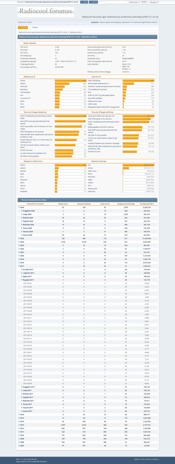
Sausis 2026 (27, 235)
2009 (22, 439)
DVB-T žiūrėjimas (94, 81)
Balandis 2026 (28, 225)
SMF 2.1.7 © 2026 (21, 459)
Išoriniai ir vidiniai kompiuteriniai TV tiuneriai (104, 86)
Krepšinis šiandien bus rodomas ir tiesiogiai (103, 143)
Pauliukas (23, 191)
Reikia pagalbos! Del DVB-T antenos (101, 127)
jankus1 (23, 168)
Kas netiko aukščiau (95, 98)
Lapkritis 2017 (28, 273)
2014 (22, 421)
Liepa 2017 (27, 390)
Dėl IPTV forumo (26, 150)
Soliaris (22, 83)
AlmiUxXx (23, 86)
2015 (22, 418)
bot (89, 165)
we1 (21, 95)
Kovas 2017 (27, 404)
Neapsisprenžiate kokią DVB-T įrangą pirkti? (104, 107)
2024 (22, 242)
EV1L (22, 104)
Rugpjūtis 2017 (29, 387)
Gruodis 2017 (28, 269)
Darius (22, 81)
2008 (22, 442)
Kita (89, 92)
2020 (22, 256)
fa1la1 (22, 189)
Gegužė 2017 (28, 397)
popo (22, 174)
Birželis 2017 (28, 394)
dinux (90, 174)
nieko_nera (92, 171)
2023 (22, 245)
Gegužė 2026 (28, 221)
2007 (22, 446)
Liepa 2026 (27, 214)
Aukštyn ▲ (155, 459)
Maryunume (92, 189)
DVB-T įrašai (92, 104)
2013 (22, 425)
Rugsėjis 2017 (28, 280)
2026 (22, 207)
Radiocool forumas (95, 101)
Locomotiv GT (25, 98)
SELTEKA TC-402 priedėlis (29, 156)
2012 (22, 428)
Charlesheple (25, 92)
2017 (22, 266)
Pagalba (136, 459)
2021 (22, 252)
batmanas (24, 89)
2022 (22, 249)
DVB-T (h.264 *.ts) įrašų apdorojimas (101, 95)
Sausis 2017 (27, 411)
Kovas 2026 (27, 228)
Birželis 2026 (28, 218)
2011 (22, 432)
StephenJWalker (128, 58)
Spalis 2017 (27, 276)
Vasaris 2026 (28, 232)
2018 (22, 263)
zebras (22, 186)
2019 (22, 259)
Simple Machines (32, 459)
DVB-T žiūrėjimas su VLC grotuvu (32, 132)
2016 (22, 415)
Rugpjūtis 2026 (29, 211)
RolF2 (22, 101)
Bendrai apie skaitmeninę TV (98, 83)
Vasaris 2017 (28, 408)
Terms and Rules (146, 459)
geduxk (23, 171)
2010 (22, 435)
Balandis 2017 (28, 401)
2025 (22, 238)
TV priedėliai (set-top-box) (97, 89)
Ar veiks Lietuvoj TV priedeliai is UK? (33, 153)
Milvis (22, 107)
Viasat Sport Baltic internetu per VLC (101, 116)
